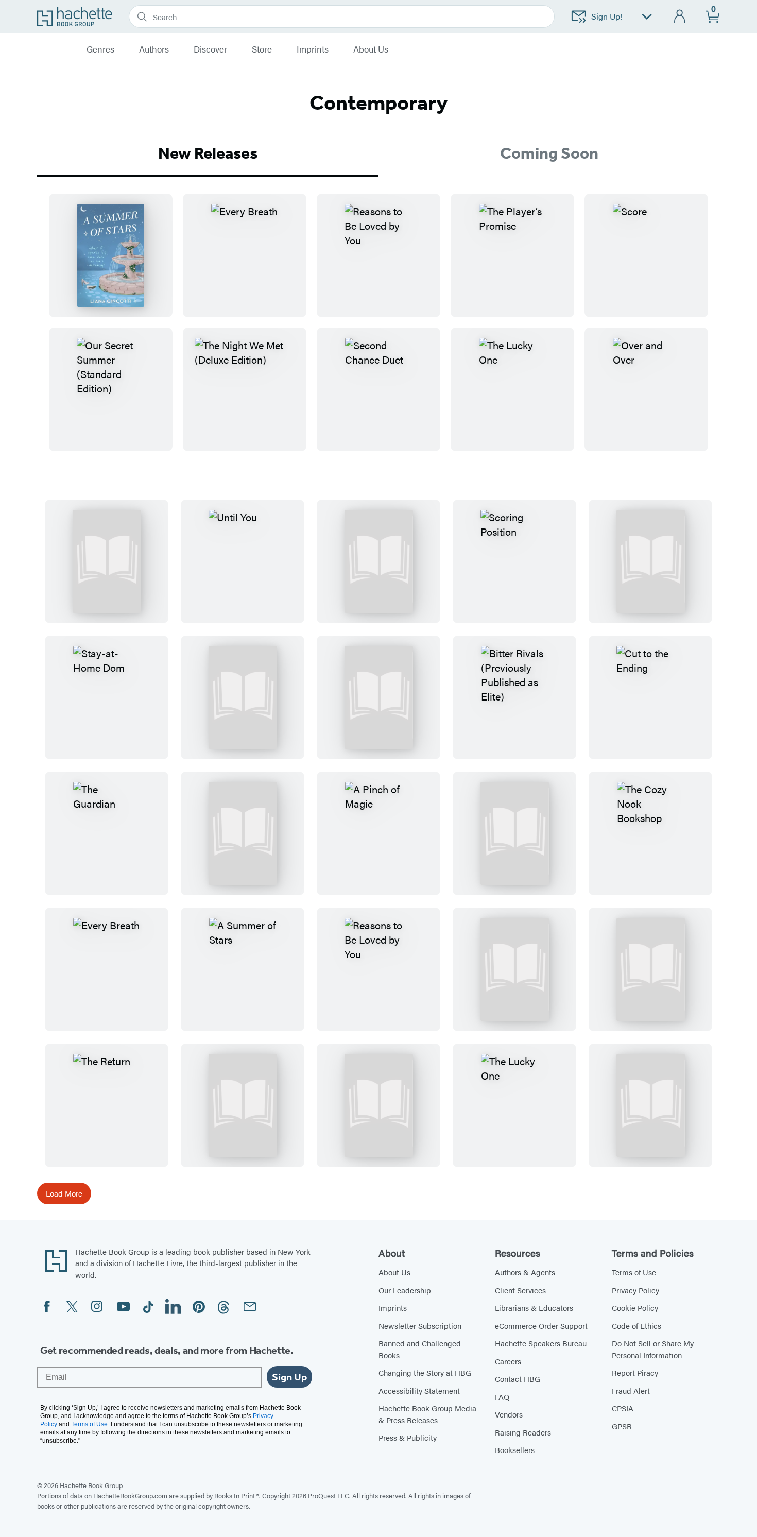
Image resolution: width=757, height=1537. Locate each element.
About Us (394, 1272)
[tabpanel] (378, 331)
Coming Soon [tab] (549, 153)
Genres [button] (100, 49)
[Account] (680, 17)
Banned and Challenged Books (419, 1349)
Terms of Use (634, 1272)
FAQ (502, 1396)
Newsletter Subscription (419, 1325)
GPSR (622, 1426)
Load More (64, 1193)
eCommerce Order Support (541, 1325)
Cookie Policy (635, 1307)
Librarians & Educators (534, 1307)
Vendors (509, 1414)
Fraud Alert (631, 1390)
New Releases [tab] (207, 153)
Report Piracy (635, 1372)
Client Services (520, 1290)
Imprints (313, 49)
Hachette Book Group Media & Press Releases (427, 1414)
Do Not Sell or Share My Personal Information (653, 1349)
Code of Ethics (636, 1325)
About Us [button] (370, 49)
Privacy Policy (635, 1290)
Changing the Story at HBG (424, 1372)
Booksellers (515, 1449)
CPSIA (622, 1408)
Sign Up (289, 1377)
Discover (210, 49)
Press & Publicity (407, 1437)
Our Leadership (404, 1290)
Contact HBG (517, 1378)
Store (262, 49)
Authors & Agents (525, 1272)
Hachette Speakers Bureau (541, 1343)
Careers (508, 1361)
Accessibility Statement (419, 1390)
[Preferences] (647, 17)
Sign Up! (607, 16)
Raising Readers (523, 1432)
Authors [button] (154, 49)
